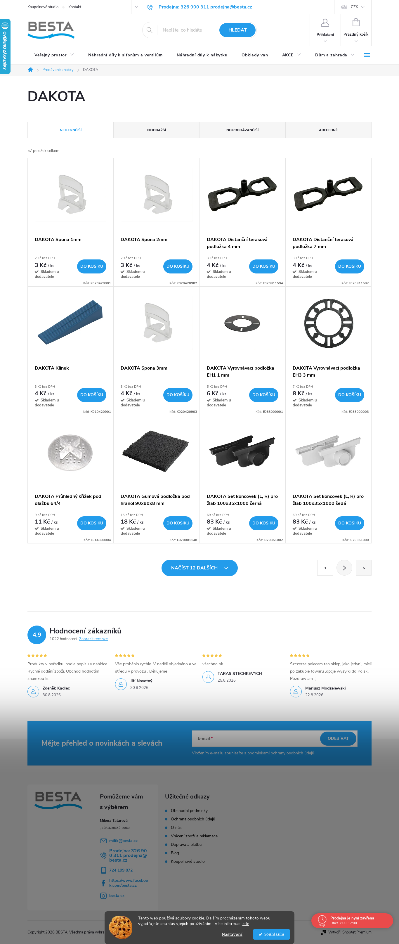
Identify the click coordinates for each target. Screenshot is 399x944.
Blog (175, 853)
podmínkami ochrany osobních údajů (280, 753)
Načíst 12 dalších (195, 568)
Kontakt (74, 7)
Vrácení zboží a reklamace (194, 836)
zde (245, 923)
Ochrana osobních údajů (193, 819)
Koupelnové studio (42, 7)
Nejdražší (156, 130)
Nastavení (232, 934)
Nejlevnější (70, 130)
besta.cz (116, 895)
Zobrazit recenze (93, 639)
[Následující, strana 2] (344, 568)
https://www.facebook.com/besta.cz (128, 883)
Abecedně (328, 130)
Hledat (237, 30)
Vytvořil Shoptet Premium (350, 932)
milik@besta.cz (123, 840)
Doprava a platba (186, 844)
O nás (176, 827)
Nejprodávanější (242, 130)
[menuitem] (54, 55)
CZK (354, 7)
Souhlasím (274, 934)
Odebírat (338, 738)
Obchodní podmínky (189, 810)
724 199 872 (121, 870)
